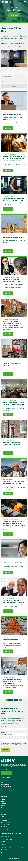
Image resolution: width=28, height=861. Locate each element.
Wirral (2, 816)
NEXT (21, 699)
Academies (11, 598)
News (2, 809)
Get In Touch (14, 15)
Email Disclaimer (5, 826)
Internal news (13, 400)
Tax (11, 112)
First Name (3, 726)
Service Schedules (5, 831)
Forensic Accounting (6, 788)
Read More (8, 128)
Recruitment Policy (5, 822)
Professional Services (14, 277)
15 (17, 700)
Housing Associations (14, 319)
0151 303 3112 (4, 849)
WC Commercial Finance (7, 793)
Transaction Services (6, 786)
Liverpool (3, 814)
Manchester (4, 812)
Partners (3, 805)
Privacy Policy (4, 828)
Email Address (4, 737)
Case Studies (12, 637)
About (2, 801)
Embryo (8, 769)
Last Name (3, 732)
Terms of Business (5, 824)
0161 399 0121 (4, 844)
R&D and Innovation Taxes (7, 790)
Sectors (3, 799)
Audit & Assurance (5, 784)
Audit (11, 196)
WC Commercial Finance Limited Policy (11, 833)
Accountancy (4, 780)
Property (12, 359)
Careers (3, 807)
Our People (4, 803)
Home (12, 7)
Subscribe (5, 749)
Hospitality (12, 154)
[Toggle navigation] (25, 2)
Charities (11, 479)
